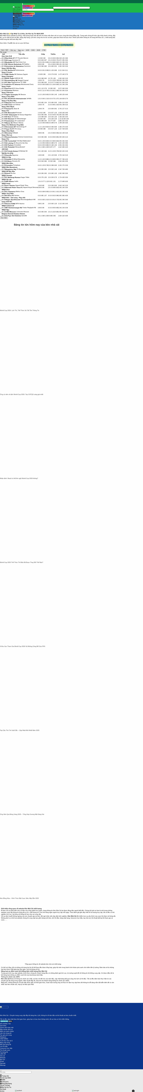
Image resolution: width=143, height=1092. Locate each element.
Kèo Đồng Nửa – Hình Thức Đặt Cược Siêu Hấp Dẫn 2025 (19, 898)
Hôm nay (13, 50)
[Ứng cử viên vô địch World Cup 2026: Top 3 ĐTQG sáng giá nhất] (15, 392)
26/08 (38, 50)
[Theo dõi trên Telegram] (71, 8)
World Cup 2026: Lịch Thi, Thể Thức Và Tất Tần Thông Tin (19, 310)
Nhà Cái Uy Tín (19, 25)
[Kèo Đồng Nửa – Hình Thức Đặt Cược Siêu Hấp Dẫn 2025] (15, 896)
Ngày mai (21, 50)
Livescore (17, 19)
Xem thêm (4, 218)
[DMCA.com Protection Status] (6, 1022)
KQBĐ (16, 17)
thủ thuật (16, 27)
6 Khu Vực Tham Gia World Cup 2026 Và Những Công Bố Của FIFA (22, 646)
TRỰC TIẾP (4, 50)
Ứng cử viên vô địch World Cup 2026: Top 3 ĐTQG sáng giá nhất (21, 394)
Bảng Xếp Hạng (19, 21)
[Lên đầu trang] (1, 1070)
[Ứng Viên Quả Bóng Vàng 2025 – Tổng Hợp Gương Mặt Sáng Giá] (15, 812)
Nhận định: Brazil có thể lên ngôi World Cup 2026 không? (19, 478)
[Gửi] (23, 12)
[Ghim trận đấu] (1, 58)
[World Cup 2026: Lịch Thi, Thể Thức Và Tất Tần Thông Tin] (15, 308)
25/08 (33, 50)
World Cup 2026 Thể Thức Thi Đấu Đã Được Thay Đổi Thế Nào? (21, 562)
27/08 (43, 50)
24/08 (27, 50)
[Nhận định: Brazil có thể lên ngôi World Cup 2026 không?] (15, 476)
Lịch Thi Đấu (18, 23)
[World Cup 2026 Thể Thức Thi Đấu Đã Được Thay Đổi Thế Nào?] (15, 560)
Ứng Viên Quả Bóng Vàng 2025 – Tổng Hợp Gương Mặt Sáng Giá (22, 814)
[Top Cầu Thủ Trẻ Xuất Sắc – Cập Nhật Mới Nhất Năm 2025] (15, 728)
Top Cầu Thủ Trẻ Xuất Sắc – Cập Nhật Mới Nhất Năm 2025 (19, 730)
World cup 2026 (18, 15)
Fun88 (10, 43)
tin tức (15, 28)
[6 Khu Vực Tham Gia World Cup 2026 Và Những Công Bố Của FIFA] (15, 644)
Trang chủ (18, 13)
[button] (22, 4)
